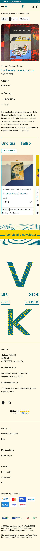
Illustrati (13, 209)
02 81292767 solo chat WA (12, 361)
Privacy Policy (6, 528)
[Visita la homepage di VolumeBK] (14, 6)
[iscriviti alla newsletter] (20, 234)
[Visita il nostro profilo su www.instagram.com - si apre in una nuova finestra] (9, 403)
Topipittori (7, 74)
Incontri (32, 302)
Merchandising (7, 450)
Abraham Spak (9, 189)
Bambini (14, 19)
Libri (4, 294)
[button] (31, 202)
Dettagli (8, 93)
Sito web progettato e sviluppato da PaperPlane (19, 535)
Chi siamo (5, 428)
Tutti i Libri (8, 151)
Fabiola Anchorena (23, 189)
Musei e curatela (24, 209)
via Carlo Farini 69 (8, 355)
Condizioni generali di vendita (22, 530)
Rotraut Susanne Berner (12, 66)
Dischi (34, 294)
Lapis (5, 198)
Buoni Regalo (6, 455)
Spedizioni (9, 99)
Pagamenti (5, 472)
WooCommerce (26, 537)
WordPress (15, 537)
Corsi (5, 302)
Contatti (4, 466)
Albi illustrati (24, 19)
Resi (6, 104)
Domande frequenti (9, 434)
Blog (3, 439)
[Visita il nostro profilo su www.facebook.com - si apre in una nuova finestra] (3, 403)
